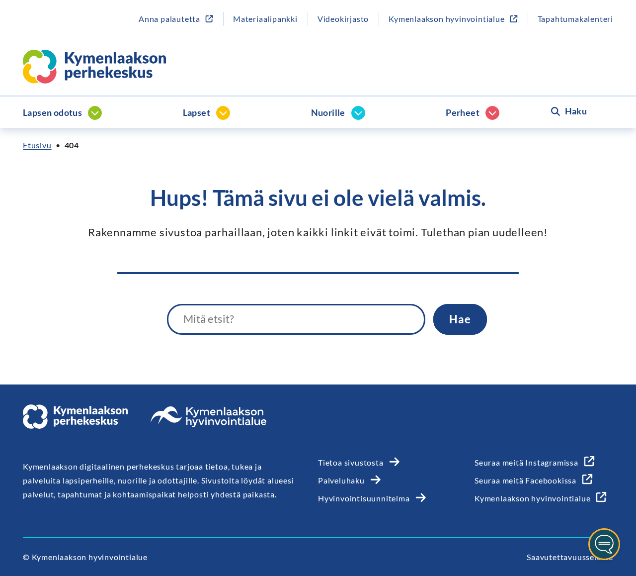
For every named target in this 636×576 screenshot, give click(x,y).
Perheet (462, 112)
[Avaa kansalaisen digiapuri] (604, 544)
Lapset (196, 112)
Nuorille (328, 112)
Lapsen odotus (52, 112)
